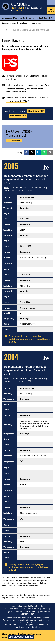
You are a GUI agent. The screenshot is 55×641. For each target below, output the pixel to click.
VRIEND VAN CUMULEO (21, 637)
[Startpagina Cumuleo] (3, 23)
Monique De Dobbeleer (24, 18)
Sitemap (19, 611)
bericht (31, 597)
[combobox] (32, 29)
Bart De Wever (46, 18)
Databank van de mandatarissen (18, 23)
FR (50, 3)
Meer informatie (13, 140)
